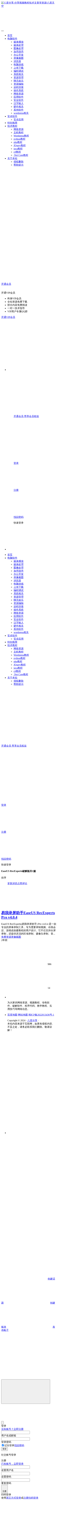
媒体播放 (19, 42)
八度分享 (32, 1020)
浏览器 (17, 61)
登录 (4, 1449)
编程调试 (19, 71)
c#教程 (17, 152)
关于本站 (12, 158)
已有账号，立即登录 (12, 1463)
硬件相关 (19, 106)
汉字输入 (19, 103)
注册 (4, 1491)
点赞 (19, 883)
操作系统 (19, 90)
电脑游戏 (19, 64)
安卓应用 (19, 119)
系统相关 (19, 74)
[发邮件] (32, 1130)
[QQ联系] (32, 1080)
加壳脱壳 (19, 51)
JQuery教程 (20, 145)
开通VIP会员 (8, 317)
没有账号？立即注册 (12, 1429)
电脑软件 (12, 38)
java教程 (18, 148)
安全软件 (19, 100)
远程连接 (19, 87)
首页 (9, 35)
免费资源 (6, 937)
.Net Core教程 (21, 155)
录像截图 (19, 58)
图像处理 (19, 48)
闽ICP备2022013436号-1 (41, 1014)
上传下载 (19, 67)
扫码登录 (33, 1497)
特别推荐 (12, 122)
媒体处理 (19, 45)
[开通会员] (24, 1159)
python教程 (19, 139)
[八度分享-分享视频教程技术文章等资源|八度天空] (22, 997)
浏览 (14, 883)
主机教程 (19, 132)
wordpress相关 (21, 113)
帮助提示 (19, 165)
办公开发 (19, 54)
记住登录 (9, 1445)
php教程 (18, 142)
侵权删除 (19, 161)
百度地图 (12, 1014)
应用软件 (19, 97)
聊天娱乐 (19, 80)
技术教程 (12, 126)
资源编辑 (19, 84)
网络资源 (19, 93)
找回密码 (19, 1445)
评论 (24, 883)
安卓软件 (12, 116)
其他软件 (19, 110)
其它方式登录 (13, 1497)
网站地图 (23, 1014)
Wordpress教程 (21, 135)
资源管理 (19, 77)
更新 (9, 883)
